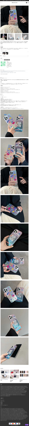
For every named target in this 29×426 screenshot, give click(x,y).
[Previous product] (2, 45)
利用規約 (2, 402)
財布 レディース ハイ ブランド (3, 420)
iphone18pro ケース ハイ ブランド (4, 388)
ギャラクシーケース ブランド (23, 390)
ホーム (1, 40)
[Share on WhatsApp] (1, 74)
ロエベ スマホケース (11, 71)
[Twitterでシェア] (3, 74)
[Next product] (1, 45)
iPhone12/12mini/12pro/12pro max (10, 40)
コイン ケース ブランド (3, 391)
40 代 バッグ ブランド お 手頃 (3, 408)
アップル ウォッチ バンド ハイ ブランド (10, 390)
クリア (27, 51)
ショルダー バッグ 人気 (19, 391)
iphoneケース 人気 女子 (14, 72)
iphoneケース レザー (17, 389)
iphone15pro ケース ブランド (21, 409)
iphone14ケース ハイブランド (9, 409)
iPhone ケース (3, 40)
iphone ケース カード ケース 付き (4, 389)
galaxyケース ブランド (21, 408)
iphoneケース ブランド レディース (11, 389)
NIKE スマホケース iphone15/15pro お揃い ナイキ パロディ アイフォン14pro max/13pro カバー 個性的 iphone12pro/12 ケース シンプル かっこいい (4, 379)
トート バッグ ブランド (8, 392)
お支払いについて (2, 401)
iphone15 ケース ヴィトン (15, 409)
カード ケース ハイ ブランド (17, 390)
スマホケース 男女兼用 (24, 391)
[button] (1, 32)
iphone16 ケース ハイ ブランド (4, 387)
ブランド (8, 71)
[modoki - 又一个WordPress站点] (14, 2)
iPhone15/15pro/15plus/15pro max (4, 71)
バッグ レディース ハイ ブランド (22, 392)
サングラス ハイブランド (8, 391)
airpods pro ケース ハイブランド (4, 386)
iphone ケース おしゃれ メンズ (4, 72)
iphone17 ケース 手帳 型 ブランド (17, 387)
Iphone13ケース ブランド (3, 409)
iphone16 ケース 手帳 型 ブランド (10, 387)
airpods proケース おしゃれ (9, 408)
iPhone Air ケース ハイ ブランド (11, 388)
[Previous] (2, 19)
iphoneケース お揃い (9, 72)
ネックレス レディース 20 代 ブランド (15, 392)
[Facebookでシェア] (2, 74)
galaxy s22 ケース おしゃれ (17, 386)
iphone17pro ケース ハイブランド (24, 387)
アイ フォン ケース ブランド (3, 390)
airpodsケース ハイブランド (15, 408)
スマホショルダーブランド (3, 392)
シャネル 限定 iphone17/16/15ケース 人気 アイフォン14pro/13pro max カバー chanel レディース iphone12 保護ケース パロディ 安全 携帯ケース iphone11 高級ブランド (14, 379)
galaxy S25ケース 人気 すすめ (23, 386)
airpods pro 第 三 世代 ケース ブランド (11, 386)
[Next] (27, 19)
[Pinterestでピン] (5, 74)
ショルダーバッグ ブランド (13, 391)
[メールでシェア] (4, 74)
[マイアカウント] (26, 2)
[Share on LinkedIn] (6, 74)
